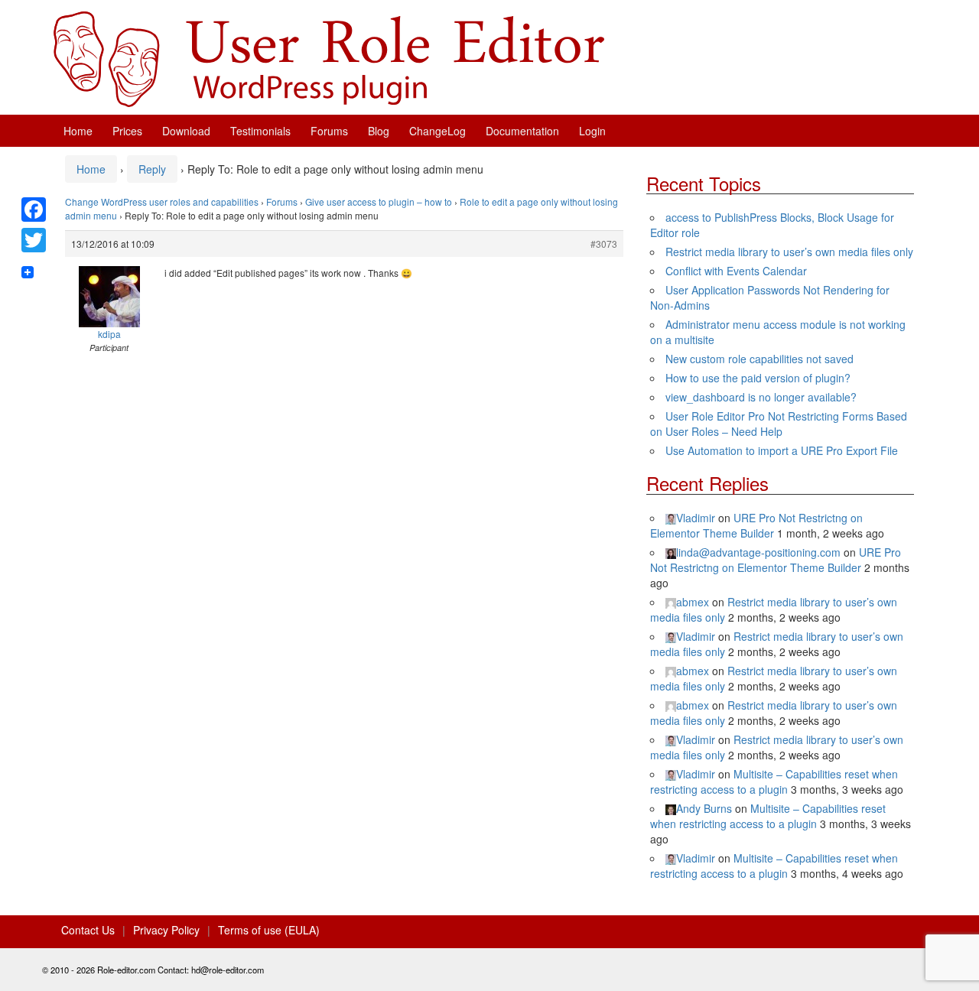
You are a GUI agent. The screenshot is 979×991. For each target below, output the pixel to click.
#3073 (603, 243)
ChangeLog (437, 130)
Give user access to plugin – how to (378, 201)
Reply (152, 169)
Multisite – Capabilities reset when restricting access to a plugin (774, 781)
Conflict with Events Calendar (736, 270)
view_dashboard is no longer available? (761, 397)
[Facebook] (33, 209)
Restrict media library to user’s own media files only (789, 251)
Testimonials (260, 130)
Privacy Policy (166, 929)
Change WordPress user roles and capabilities (162, 201)
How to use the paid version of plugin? (758, 377)
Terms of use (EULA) (269, 929)
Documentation (522, 130)
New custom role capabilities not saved (759, 358)
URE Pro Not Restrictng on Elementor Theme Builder (756, 525)
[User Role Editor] (329, 57)
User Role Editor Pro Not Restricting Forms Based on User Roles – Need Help (778, 423)
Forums (329, 130)
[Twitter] (33, 240)
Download (186, 130)
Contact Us (88, 929)
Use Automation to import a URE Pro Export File (781, 450)
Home (78, 130)
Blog (378, 130)
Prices (127, 130)
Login (592, 130)
